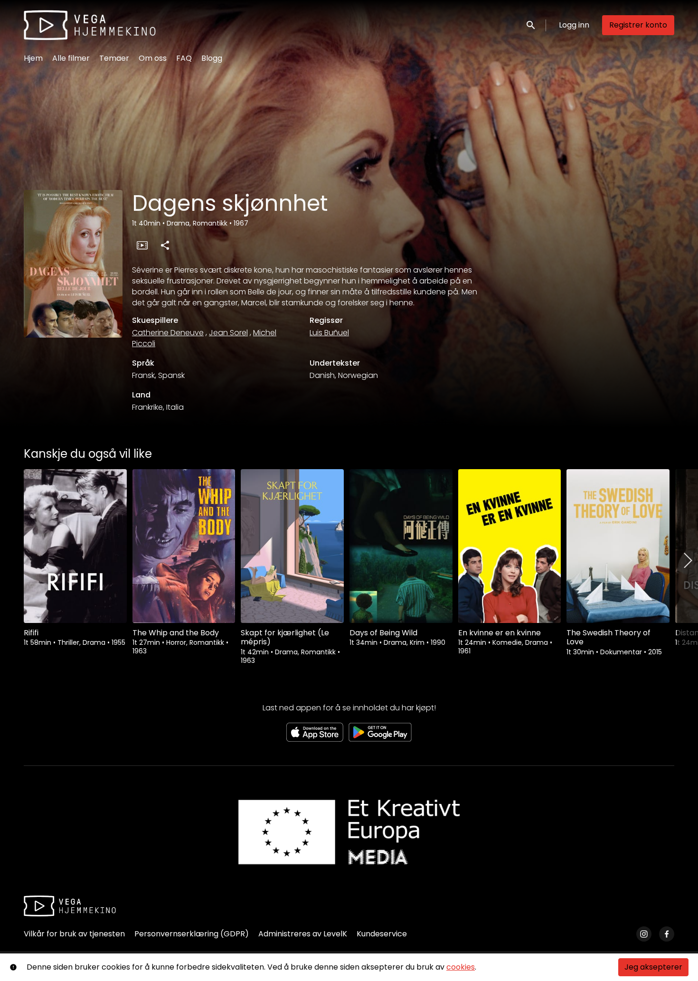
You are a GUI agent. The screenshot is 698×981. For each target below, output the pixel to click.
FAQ (184, 58)
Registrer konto (638, 24)
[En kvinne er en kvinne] (509, 546)
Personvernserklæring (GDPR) (191, 933)
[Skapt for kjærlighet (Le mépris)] (292, 546)
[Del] (165, 245)
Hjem (33, 58)
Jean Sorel (228, 332)
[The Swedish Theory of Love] (618, 546)
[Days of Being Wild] (401, 546)
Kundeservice (382, 933)
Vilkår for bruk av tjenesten (74, 933)
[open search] (531, 25)
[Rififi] (75, 546)
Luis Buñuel (329, 332)
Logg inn (574, 24)
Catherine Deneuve (168, 332)
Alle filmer (71, 58)
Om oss (153, 58)
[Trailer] (142, 245)
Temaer (114, 58)
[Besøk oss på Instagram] (643, 934)
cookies (460, 967)
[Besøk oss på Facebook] (666, 934)
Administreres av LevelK (302, 933)
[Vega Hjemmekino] (70, 906)
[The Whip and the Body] (184, 546)
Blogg (211, 58)
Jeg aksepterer (653, 967)
